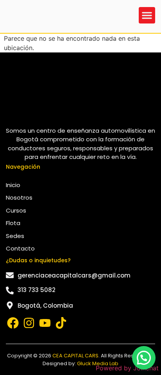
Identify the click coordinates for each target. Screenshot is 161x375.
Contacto (20, 248)
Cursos (16, 210)
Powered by (127, 368)
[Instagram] (29, 323)
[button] (147, 15)
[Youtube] (45, 323)
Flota (13, 223)
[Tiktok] (61, 323)
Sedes (15, 236)
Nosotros (19, 197)
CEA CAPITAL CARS (75, 355)
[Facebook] (13, 323)
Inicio (13, 185)
